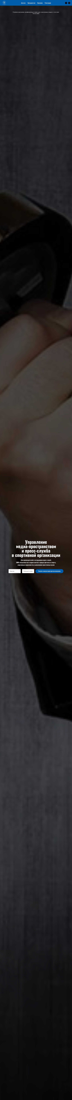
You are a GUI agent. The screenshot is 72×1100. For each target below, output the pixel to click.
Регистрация (48, 3)
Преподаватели (31, 3)
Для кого (23, 3)
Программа (40, 3)
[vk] (69, 3)
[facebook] (66, 3)
